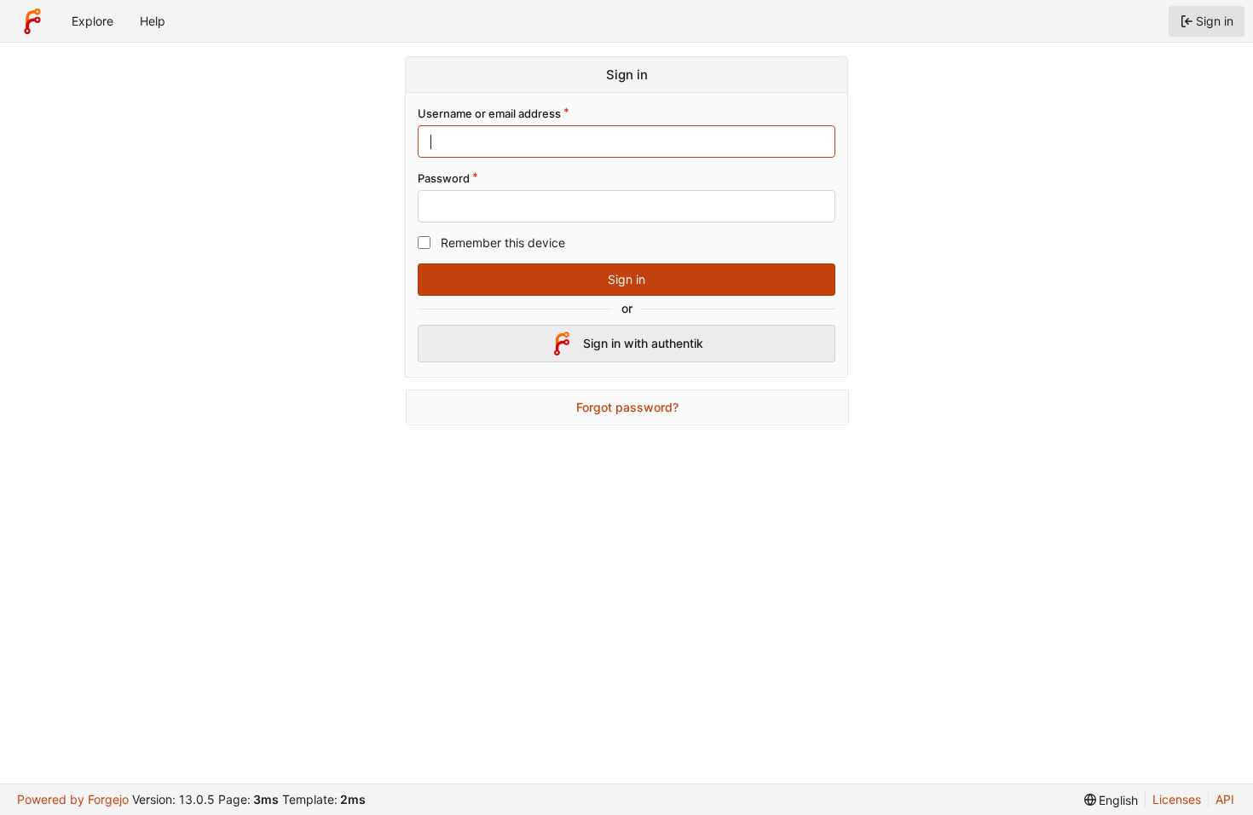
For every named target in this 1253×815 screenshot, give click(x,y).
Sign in (626, 279)
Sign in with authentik (643, 343)
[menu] (1111, 800)
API (1224, 799)
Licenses (1176, 799)
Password (444, 178)
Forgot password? (627, 407)
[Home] (32, 21)
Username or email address (489, 113)
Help (152, 21)
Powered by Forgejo (73, 799)
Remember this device (503, 242)
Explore (92, 21)
